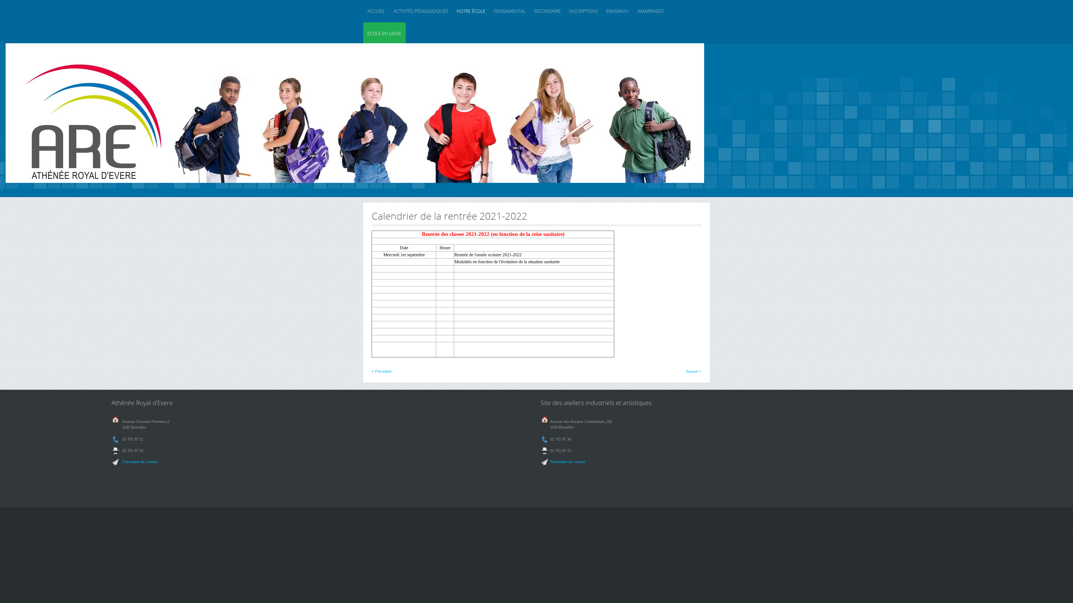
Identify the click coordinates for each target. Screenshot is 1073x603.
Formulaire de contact (140, 462)
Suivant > (693, 371)
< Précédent (381, 371)
